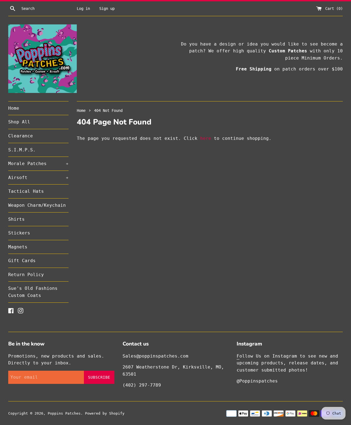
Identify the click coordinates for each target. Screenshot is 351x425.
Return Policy (26, 274)
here (205, 138)
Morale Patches (38, 163)
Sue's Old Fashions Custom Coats (33, 292)
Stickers (19, 233)
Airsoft (38, 177)
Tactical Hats (26, 191)
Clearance (20, 135)
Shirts (16, 219)
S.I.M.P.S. (22, 149)
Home (13, 108)
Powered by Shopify (104, 413)
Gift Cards (22, 260)
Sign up (107, 8)
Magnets (17, 247)
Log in (83, 8)
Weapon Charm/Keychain (37, 205)
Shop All (19, 121)
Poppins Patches (64, 413)
